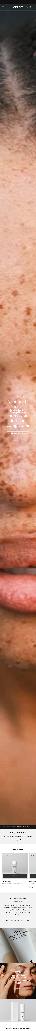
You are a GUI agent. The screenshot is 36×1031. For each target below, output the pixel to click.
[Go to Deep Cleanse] (15, 866)
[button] (3, 7)
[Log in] (30, 7)
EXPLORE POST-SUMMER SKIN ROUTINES (18, 431)
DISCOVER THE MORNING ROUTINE (18, 920)
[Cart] (33, 7)
